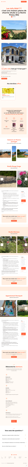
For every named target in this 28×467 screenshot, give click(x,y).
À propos (2, 457)
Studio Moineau (15, 457)
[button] (2, 30)
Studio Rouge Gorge (10, 457)
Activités (26, 457)
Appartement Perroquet (20, 457)
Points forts (5, 457)
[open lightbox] (5, 153)
